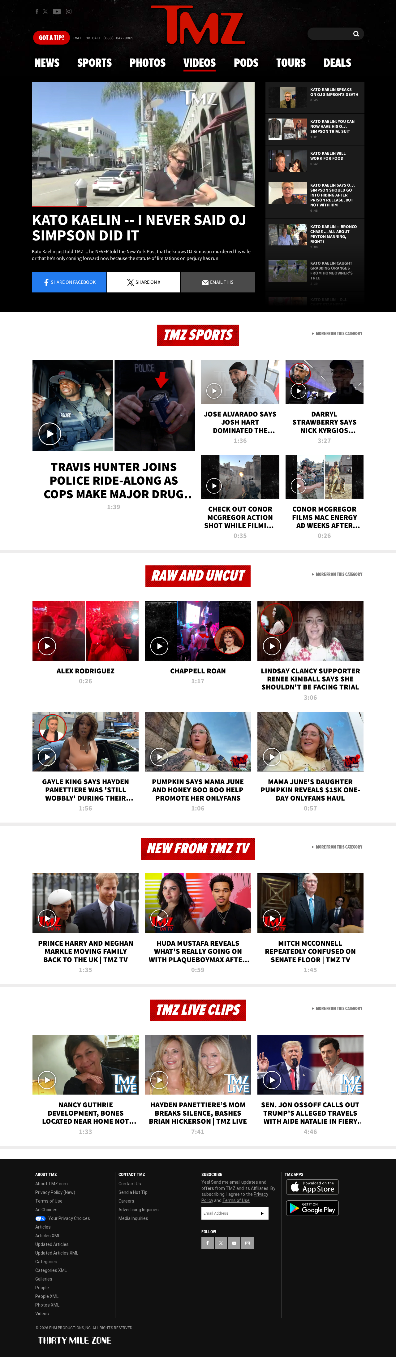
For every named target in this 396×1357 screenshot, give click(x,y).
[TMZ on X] (46, 11)
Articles (43, 1227)
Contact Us (129, 1183)
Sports (94, 63)
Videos (199, 63)
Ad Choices (46, 1209)
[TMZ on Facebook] (37, 11)
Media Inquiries (133, 1218)
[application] (143, 144)
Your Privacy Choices (68, 1218)
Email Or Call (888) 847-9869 (103, 38)
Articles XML (47, 1235)
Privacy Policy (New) (55, 1192)
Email (221, 282)
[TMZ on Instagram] (68, 11)
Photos (148, 63)
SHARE (148, 282)
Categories (46, 1261)
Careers (126, 1201)
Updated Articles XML (56, 1253)
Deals (337, 63)
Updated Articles (52, 1244)
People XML (46, 1296)
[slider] (143, 206)
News (46, 63)
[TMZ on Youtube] (56, 11)
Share (73, 282)
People (42, 1287)
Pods (246, 63)
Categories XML (51, 1270)
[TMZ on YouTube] (234, 1243)
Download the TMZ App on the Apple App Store (312, 1187)
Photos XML (47, 1305)
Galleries (43, 1279)
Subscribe (262, 1213)
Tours (291, 63)
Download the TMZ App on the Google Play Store (312, 1208)
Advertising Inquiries (138, 1209)
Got (51, 38)
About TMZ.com (51, 1183)
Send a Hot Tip (133, 1192)
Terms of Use (48, 1201)
